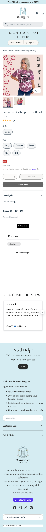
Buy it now (23, 184)
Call (23, 366)
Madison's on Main (14, 526)
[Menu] (4, 13)
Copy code (32, 43)
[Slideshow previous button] (4, 312)
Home (5, 51)
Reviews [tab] (14, 236)
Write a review (23, 226)
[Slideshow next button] (42, 312)
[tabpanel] (23, 261)
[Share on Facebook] (16, 210)
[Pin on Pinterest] (21, 210)
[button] (42, 13)
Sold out (31, 176)
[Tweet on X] (11, 210)
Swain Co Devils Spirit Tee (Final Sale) (22, 51)
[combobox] (23, 24)
